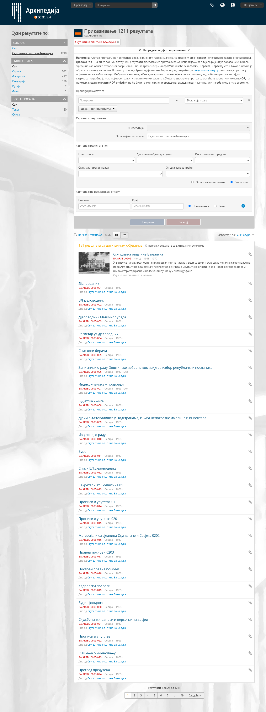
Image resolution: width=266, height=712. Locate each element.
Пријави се (251, 5)
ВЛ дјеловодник (91, 300)
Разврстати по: (226, 235)
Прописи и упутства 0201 (99, 518)
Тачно (222, 206)
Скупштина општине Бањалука (32, 53)
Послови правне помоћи (99, 569)
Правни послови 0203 (96, 552)
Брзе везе (233, 5)
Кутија (16, 86)
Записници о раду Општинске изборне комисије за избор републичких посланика (145, 367)
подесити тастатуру (206, 70)
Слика (16, 114)
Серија (16, 71)
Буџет (83, 451)
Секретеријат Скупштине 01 (101, 485)
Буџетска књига (91, 401)
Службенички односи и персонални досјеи (113, 619)
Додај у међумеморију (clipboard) (250, 254)
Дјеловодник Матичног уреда (102, 317)
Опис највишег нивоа (130, 136)
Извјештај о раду (92, 434)
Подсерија (18, 81)
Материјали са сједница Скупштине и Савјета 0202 (119, 535)
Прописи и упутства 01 (97, 502)
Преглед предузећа (94, 670)
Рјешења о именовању (97, 653)
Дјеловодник (89, 283)
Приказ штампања (89, 235)
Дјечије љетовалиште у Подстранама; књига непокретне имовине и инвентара (142, 418)
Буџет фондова (91, 602)
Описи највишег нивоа (210, 182)
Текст (15, 109)
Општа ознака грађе (179, 167)
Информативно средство (211, 154)
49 (182, 695)
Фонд (15, 91)
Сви (14, 48)
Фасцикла (18, 76)
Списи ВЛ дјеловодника (98, 468)
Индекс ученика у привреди (101, 384)
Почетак (83, 200)
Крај (135, 200)
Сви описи (241, 182)
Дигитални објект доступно (154, 154)
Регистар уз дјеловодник (98, 334)
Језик (222, 5)
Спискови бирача (93, 350)
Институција (136, 128)
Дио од (19, 42)
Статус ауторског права (93, 167)
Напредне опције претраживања (164, 50)
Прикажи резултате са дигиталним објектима (175, 245)
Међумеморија (212, 5)
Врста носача (24, 98)
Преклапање (200, 206)
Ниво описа (23, 60)
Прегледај (80, 5)
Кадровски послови (94, 586)
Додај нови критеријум (96, 109)
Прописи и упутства (95, 636)
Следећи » (195, 695)
